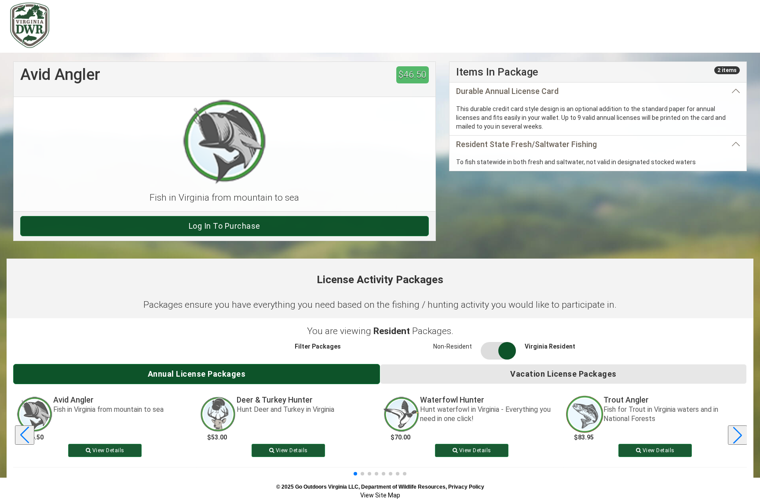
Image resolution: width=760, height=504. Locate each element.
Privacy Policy (466, 487)
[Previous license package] (24, 435)
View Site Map (380, 495)
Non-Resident (452, 346)
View (107, 450)
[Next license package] (737, 435)
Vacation (563, 373)
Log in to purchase (224, 225)
